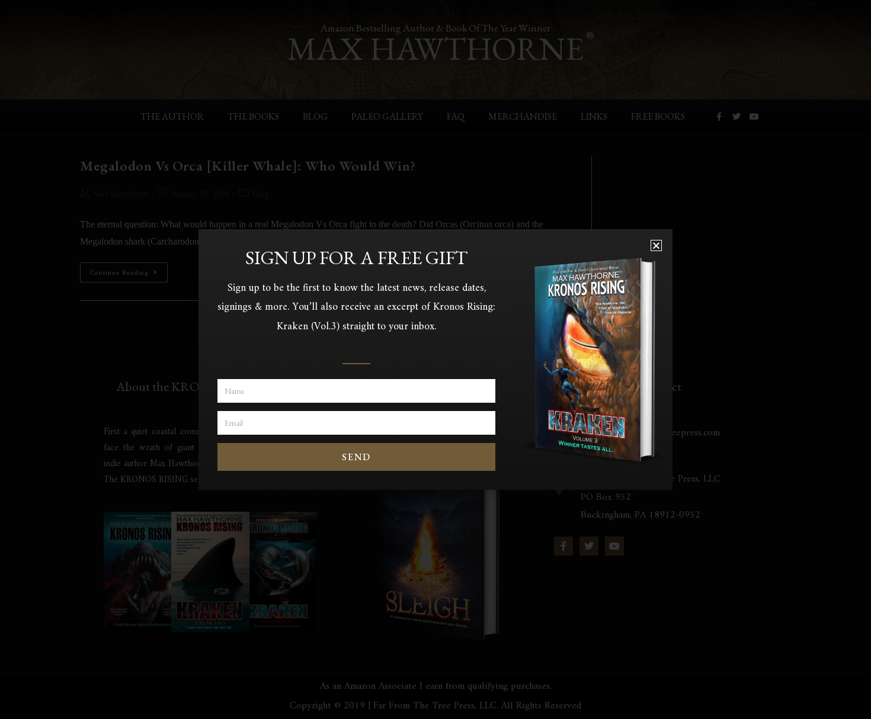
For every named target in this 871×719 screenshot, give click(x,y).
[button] (656, 245)
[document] (435, 359)
